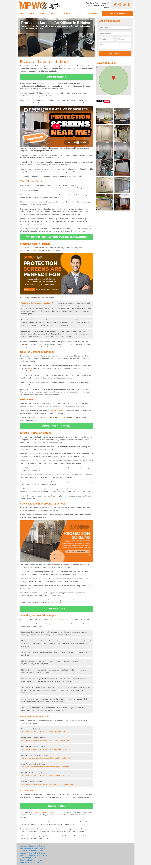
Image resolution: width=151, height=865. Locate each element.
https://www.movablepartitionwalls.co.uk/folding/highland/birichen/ (46, 749)
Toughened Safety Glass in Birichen (35, 303)
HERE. (31, 371)
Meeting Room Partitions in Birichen (33, 848)
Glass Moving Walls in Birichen (31, 858)
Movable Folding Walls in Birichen (32, 853)
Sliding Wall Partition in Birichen (31, 851)
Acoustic (67, 13)
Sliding (42, 13)
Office (31, 13)
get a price (56, 805)
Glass (79, 13)
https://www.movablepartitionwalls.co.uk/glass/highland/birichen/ (45, 767)
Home (22, 13)
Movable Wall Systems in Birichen (32, 846)
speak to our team (56, 426)
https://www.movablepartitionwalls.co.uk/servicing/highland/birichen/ (47, 775)
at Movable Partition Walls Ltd (45, 812)
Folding (54, 13)
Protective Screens (117, 13)
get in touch (56, 77)
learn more (56, 608)
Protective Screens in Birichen (31, 862)
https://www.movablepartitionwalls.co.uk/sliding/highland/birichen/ (46, 740)
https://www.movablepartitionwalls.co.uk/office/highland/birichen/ (45, 731)
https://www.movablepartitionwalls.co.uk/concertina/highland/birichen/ (47, 784)
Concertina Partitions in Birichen (32, 860)
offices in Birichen (58, 410)
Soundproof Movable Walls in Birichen (34, 855)
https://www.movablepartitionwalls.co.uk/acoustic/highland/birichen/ (46, 758)
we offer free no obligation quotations (56, 237)
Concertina (92, 13)
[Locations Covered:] (19, 2)
